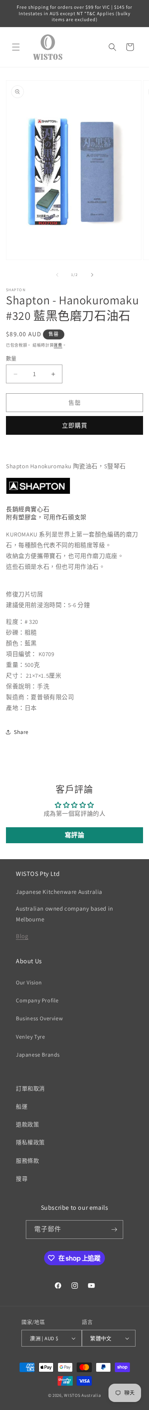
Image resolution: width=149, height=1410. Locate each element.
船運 (21, 1106)
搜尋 (21, 1178)
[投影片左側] (57, 275)
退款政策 (27, 1124)
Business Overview (39, 1018)
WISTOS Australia (82, 1395)
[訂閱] (114, 1229)
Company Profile (37, 1000)
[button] (16, 47)
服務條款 (27, 1160)
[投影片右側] (92, 275)
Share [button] (21, 732)
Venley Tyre (30, 1036)
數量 (11, 358)
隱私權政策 (30, 1142)
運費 (58, 345)
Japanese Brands (38, 1054)
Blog (22, 936)
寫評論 (75, 835)
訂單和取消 (30, 1088)
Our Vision (29, 982)
